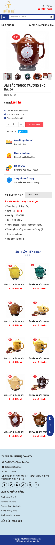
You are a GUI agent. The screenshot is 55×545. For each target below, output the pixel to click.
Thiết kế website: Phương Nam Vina (27, 541)
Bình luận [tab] (33, 194)
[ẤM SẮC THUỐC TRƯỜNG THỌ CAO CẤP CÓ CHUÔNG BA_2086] (39, 309)
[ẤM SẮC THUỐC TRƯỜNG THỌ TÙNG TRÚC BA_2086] (39, 346)
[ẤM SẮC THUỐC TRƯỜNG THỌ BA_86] (15, 420)
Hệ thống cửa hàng (8, 501)
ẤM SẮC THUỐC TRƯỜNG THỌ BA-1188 (20, 284)
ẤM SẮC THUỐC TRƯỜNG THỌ (41, 25)
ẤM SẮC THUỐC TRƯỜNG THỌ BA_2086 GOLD (23, 395)
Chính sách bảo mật (9, 497)
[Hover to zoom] (27, 51)
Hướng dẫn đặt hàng (9, 510)
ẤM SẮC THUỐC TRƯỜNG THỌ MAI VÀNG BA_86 (24, 358)
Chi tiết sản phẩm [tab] (14, 194)
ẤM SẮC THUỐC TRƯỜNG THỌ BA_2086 (20, 321)
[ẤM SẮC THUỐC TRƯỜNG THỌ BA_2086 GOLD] (15, 383)
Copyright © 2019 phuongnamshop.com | (27, 539)
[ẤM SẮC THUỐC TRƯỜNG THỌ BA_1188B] (39, 272)
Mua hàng (36, 124)
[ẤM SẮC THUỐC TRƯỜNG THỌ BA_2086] (15, 309)
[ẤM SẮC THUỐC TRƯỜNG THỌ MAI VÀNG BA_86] (15, 346)
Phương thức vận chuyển (11, 506)
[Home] (9, 7)
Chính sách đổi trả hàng (10, 515)
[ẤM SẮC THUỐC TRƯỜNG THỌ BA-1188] (15, 272)
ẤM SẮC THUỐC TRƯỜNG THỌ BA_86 (19, 432)
